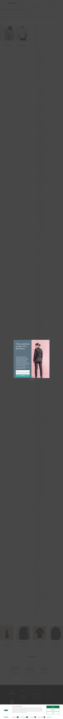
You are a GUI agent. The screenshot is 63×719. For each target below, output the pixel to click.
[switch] (27, 717)
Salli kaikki (53, 706)
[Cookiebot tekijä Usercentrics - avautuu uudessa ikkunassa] (6, 717)
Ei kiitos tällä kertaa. (31, 379)
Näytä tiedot (49, 717)
